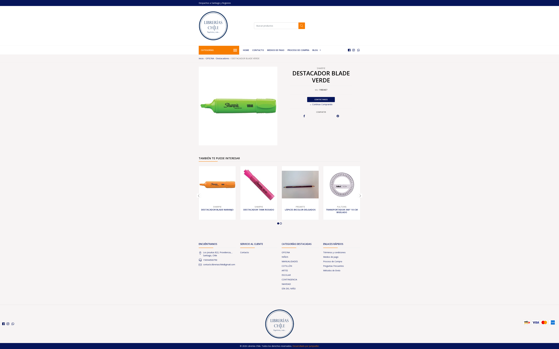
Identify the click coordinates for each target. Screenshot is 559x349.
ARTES (285, 270)
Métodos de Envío (331, 270)
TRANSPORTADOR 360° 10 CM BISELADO (342, 211)
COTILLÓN (287, 266)
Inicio (201, 58)
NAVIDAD (286, 284)
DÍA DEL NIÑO (289, 288)
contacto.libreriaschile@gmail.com (219, 264)
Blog (315, 50)
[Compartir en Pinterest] (338, 116)
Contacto (258, 50)
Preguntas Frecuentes (333, 266)
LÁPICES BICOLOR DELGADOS (300, 209)
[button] (278, 223)
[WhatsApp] (358, 50)
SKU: (317, 90)
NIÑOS (285, 257)
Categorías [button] (207, 50)
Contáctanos (321, 99)
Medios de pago (275, 50)
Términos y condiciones (334, 252)
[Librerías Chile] (213, 25)
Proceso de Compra (298, 50)
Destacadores (222, 58)
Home (246, 50)
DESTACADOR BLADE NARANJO (217, 209)
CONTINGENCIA (289, 279)
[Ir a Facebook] (349, 50)
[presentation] (199, 195)
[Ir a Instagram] (353, 50)
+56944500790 (210, 260)
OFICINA (210, 58)
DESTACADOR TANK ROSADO (258, 209)
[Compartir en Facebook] (304, 116)
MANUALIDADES (290, 261)
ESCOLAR (286, 275)
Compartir (321, 112)
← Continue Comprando (321, 104)
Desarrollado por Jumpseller (305, 346)
